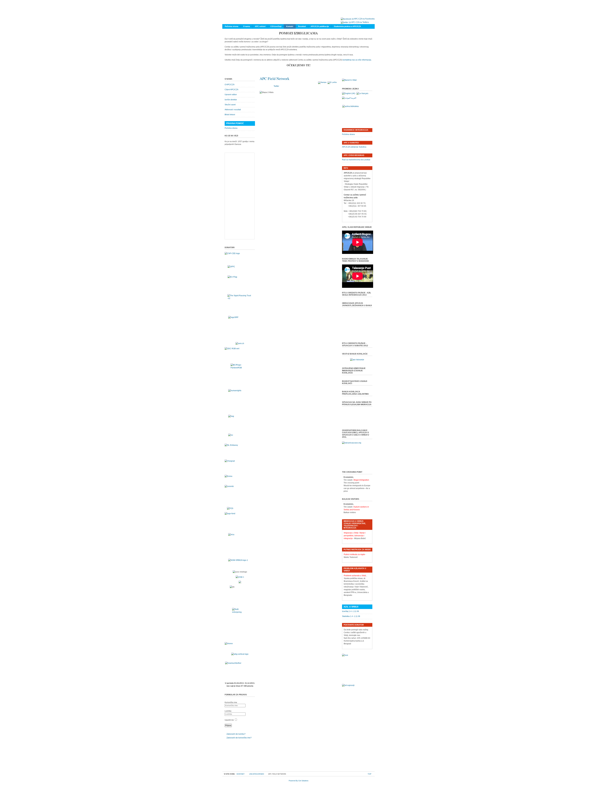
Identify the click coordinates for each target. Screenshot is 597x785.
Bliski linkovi (230, 114)
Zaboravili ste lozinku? (236, 734)
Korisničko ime (231, 702)
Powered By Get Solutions (298, 781)
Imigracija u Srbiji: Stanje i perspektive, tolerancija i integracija (355, 536)
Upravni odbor (231, 94)
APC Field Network (274, 78)
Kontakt (241, 774)
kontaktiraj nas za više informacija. (357, 60)
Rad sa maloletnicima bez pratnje (356, 160)
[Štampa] (322, 82)
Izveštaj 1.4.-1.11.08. (350, 611)
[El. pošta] (332, 82)
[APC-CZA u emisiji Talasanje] (357, 360)
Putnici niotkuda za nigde (354, 554)
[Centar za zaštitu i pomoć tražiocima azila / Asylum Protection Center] (297, 12)
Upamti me (229, 720)
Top (369, 774)
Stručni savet (230, 105)
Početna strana (231, 128)
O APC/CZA (229, 84)
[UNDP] (240, 577)
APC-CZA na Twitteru (360, 22)
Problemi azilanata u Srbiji (355, 575)
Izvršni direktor (231, 100)
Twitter (276, 86)
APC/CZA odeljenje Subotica (354, 147)
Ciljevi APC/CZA (231, 89)
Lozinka (228, 711)
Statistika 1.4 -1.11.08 (351, 616)
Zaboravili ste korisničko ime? (239, 738)
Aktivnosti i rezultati (233, 110)
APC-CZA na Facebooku (364, 19)
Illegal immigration (361, 480)
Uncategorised (256, 774)
